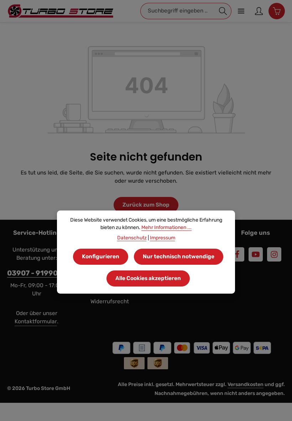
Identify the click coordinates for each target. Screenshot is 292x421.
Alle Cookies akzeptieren (148, 278)
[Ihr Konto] (259, 11)
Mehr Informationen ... (166, 227)
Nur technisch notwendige (178, 256)
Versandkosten (246, 384)
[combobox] (177, 11)
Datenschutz (132, 238)
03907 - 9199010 (36, 273)
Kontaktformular (36, 321)
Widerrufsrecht (109, 301)
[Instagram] (274, 254)
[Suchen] (223, 11)
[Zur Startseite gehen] (60, 11)
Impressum (162, 238)
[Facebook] (237, 254)
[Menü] (241, 11)
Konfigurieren (100, 256)
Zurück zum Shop (146, 205)
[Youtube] (256, 254)
